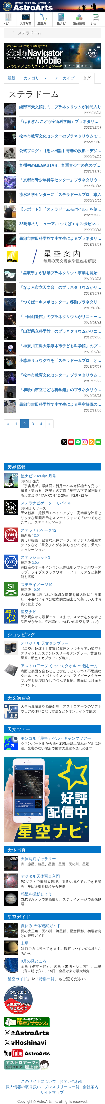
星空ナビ (28, 611)
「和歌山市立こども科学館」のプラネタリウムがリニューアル (60, 389)
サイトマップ (52, 1092)
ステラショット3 (35, 557)
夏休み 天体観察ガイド (41, 925)
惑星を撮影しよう (36, 894)
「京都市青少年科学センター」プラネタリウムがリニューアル (60, 180)
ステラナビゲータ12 (38, 530)
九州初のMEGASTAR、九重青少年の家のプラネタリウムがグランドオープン (60, 165)
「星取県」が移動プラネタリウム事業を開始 (58, 272)
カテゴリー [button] (34, 78)
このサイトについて (38, 1081)
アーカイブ (64, 78)
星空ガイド (17, 978)
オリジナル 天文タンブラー (45, 643)
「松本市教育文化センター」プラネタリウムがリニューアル (60, 375)
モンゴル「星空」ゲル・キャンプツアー (56, 738)
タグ (87, 78)
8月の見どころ (33, 961)
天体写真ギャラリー (38, 858)
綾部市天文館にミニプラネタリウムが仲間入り (60, 107)
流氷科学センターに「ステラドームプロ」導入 (60, 194)
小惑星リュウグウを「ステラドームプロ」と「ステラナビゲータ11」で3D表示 (60, 360)
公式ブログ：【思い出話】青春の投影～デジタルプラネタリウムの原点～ (60, 150)
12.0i (36, 535)
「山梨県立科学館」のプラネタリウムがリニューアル (60, 331)
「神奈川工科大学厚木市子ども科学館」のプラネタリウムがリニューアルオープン (60, 346)
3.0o (35, 562)
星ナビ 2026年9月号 (38, 476)
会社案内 (90, 1086)
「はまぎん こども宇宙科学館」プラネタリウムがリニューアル (60, 121)
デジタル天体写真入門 (40, 876)
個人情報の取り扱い (23, 1086)
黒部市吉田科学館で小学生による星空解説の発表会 (60, 404)
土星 (25, 943)
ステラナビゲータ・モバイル (46, 503)
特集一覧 (46, 978)
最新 (11, 78)
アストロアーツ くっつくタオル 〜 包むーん (59, 665)
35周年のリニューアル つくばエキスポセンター (60, 223)
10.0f (36, 589)
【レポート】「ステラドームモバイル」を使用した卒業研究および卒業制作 (60, 209)
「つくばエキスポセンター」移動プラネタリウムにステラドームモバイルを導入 (60, 302)
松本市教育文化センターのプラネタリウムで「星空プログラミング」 (60, 136)
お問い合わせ (71, 1081)
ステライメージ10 (36, 584)
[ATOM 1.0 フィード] (91, 441)
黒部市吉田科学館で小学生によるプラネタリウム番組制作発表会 (60, 238)
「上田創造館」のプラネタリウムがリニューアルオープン (60, 316)
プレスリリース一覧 (61, 1086)
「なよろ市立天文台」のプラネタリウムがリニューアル (60, 287)
